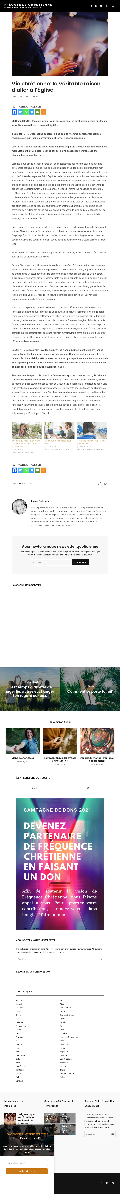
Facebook (91, 5)
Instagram (96, 5)
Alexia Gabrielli (40, 501)
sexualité (64, 1063)
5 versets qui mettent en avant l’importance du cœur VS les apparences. (26, 444)
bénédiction (65, 1008)
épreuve (19, 1081)
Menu (113, 5)
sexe (18, 1063)
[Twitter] (20, 112)
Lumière (63, 1033)
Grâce (18, 1030)
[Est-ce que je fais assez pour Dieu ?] (59, 430)
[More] (43, 112)
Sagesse (64, 1052)
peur (18, 1048)
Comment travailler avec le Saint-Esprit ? (59, 759)
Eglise (63, 1019)
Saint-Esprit (21, 1055)
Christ (19, 1011)
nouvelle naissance (69, 1037)
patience (64, 1044)
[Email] (37, 112)
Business (20, 1008)
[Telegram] (31, 112)
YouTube (101, 5)
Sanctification (66, 1059)
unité (18, 1074)
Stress (63, 1066)
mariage (19, 1037)
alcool (19, 1000)
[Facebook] (14, 112)
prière (62, 1048)
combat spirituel (67, 1015)
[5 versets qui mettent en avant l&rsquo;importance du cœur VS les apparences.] (27, 430)
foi (61, 1026)
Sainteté (63, 1055)
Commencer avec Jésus (25, 97)
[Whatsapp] (26, 112)
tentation (20, 1070)
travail (63, 1070)
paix (62, 1041)
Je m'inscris (28, 1171)
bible (62, 1004)
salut (18, 1059)
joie (62, 1030)
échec (19, 1077)
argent (19, 1004)
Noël (18, 1041)
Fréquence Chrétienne (28, 4)
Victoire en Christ (68, 1074)
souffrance (21, 1066)
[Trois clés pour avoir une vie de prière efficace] (92, 430)
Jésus (19, 1033)
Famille (63, 1022)
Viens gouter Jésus (23, 758)
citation (63, 1011)
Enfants (19, 1022)
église (63, 1077)
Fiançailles (21, 1026)
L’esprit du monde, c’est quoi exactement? (97, 759)
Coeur (18, 1015)
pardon (19, 1044)
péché (19, 1052)
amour (63, 1000)
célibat (19, 1019)
